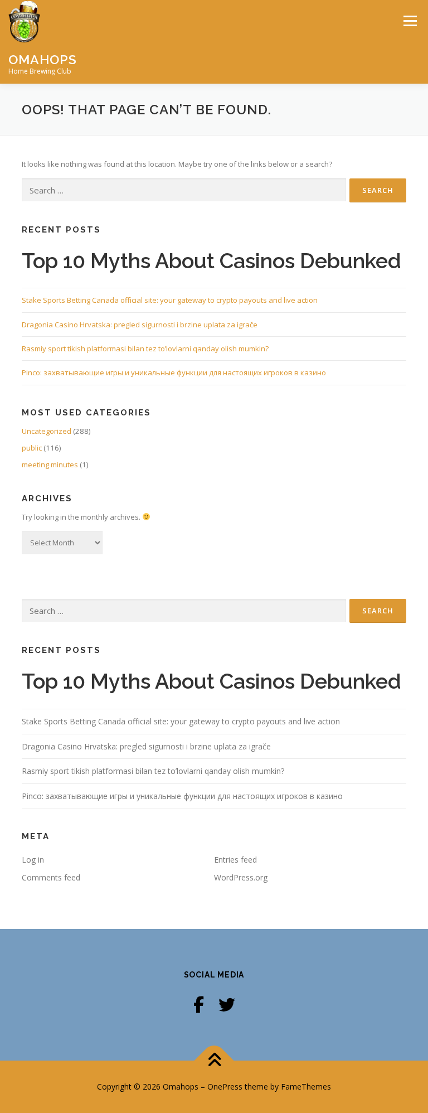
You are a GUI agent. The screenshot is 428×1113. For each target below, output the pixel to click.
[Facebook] (198, 1004)
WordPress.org (241, 877)
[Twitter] (226, 1004)
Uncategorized (46, 431)
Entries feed (235, 859)
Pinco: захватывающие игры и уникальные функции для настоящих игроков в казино (174, 372)
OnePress (224, 1086)
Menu (410, 21)
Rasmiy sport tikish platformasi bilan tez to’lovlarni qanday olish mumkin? (145, 348)
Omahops (42, 59)
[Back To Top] (214, 1061)
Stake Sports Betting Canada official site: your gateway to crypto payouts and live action (170, 300)
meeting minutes (50, 464)
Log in (33, 859)
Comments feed (51, 877)
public (32, 448)
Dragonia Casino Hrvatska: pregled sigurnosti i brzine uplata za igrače (139, 325)
